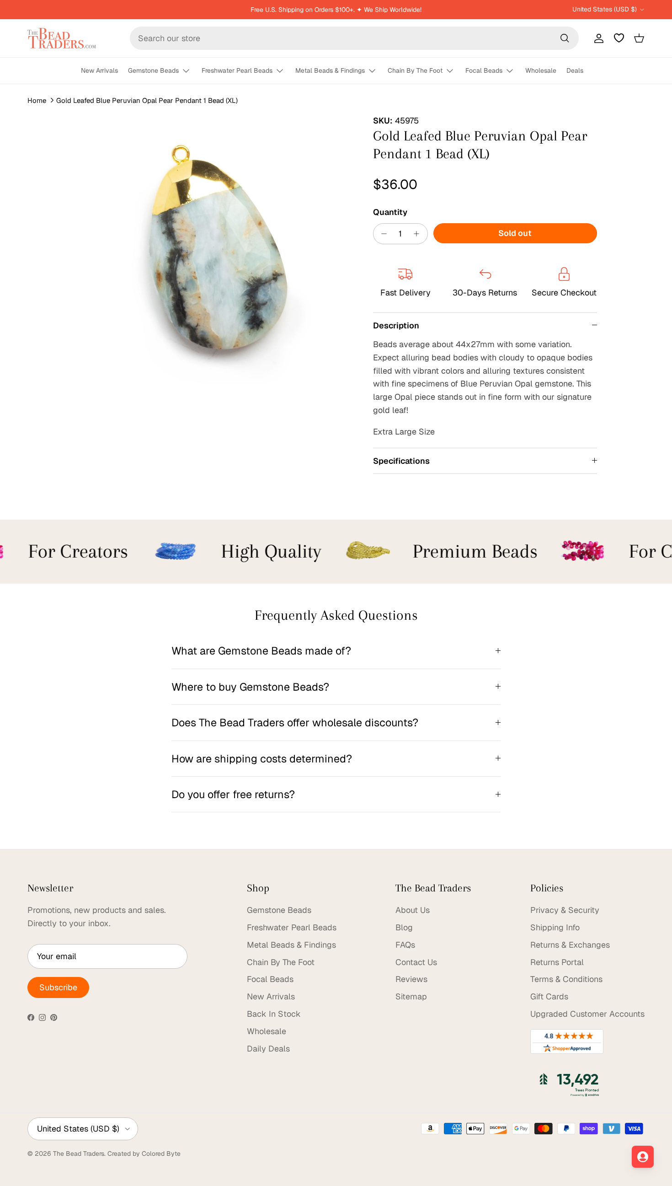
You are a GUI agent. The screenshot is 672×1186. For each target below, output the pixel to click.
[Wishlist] (618, 37)
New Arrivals (99, 70)
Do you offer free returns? (233, 794)
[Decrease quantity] (381, 234)
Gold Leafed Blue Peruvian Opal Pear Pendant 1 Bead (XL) (147, 100)
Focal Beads (483, 70)
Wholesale (540, 70)
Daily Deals (268, 1048)
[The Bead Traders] (61, 38)
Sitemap (411, 996)
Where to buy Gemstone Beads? (250, 687)
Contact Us (416, 962)
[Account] (597, 37)
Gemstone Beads (153, 70)
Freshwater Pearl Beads (237, 70)
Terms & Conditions (566, 979)
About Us (412, 910)
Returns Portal (557, 962)
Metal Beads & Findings (330, 70)
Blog (404, 927)
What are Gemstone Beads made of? (261, 651)
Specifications (401, 461)
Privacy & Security (564, 910)
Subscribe (58, 987)
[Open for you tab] (643, 1157)
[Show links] (190, 71)
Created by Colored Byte (144, 1153)
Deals (574, 70)
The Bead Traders (78, 1153)
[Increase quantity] (419, 234)
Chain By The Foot (415, 70)
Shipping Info (555, 927)
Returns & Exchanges (570, 944)
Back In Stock (274, 1014)
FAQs (405, 944)
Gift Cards (549, 996)
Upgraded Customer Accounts (587, 1014)
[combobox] (354, 38)
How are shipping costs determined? (261, 758)
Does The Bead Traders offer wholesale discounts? (294, 722)
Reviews (411, 979)
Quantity (390, 212)
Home (36, 100)
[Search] (564, 38)
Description (396, 325)
